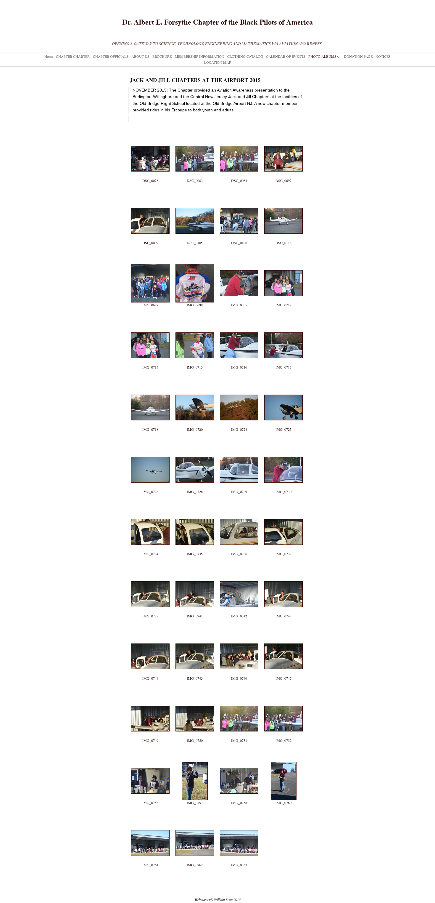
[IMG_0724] (239, 389)
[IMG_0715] (195, 327)
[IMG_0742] (239, 576)
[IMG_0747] (283, 638)
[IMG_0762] (195, 825)
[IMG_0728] (195, 451)
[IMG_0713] (150, 327)
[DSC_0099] (150, 203)
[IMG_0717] (283, 327)
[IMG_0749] (150, 700)
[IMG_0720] (195, 389)
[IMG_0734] (150, 514)
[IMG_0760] (283, 763)
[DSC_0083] (195, 140)
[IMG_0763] (239, 825)
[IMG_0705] (239, 265)
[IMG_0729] (239, 451)
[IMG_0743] (283, 576)
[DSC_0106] (239, 203)
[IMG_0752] (283, 700)
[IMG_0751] (239, 700)
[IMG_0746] (239, 638)
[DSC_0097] (283, 140)
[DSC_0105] (195, 203)
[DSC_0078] (150, 140)
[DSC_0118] (283, 203)
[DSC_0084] (239, 140)
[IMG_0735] (195, 514)
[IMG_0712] (283, 265)
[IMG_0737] (283, 514)
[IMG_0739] (150, 576)
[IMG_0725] (283, 389)
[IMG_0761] (150, 825)
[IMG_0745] (195, 638)
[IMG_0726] (150, 451)
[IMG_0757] (195, 763)
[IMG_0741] (195, 576)
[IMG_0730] (283, 451)
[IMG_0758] (239, 763)
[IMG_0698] (195, 265)
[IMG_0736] (239, 514)
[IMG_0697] (150, 265)
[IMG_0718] (150, 389)
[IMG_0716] (239, 327)
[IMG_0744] (150, 638)
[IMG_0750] (195, 700)
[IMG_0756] (150, 763)
